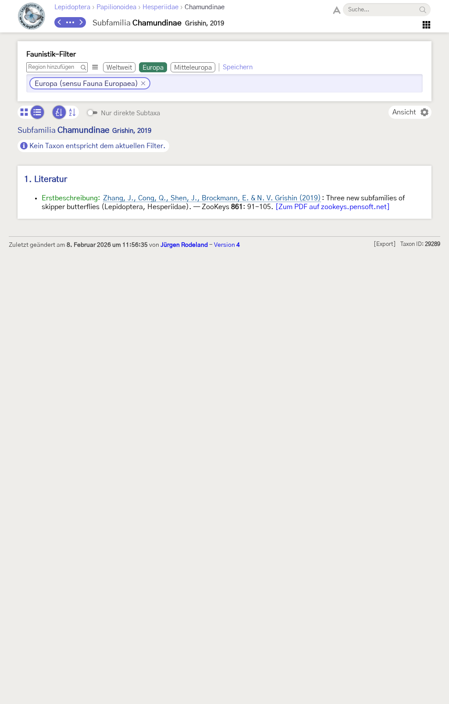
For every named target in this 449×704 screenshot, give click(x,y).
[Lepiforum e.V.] (32, 17)
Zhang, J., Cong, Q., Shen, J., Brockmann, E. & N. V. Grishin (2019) (212, 198)
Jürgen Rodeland (184, 245)
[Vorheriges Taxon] (59, 22)
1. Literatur (45, 179)
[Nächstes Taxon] (80, 22)
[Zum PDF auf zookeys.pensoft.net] (332, 206)
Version (227, 245)
